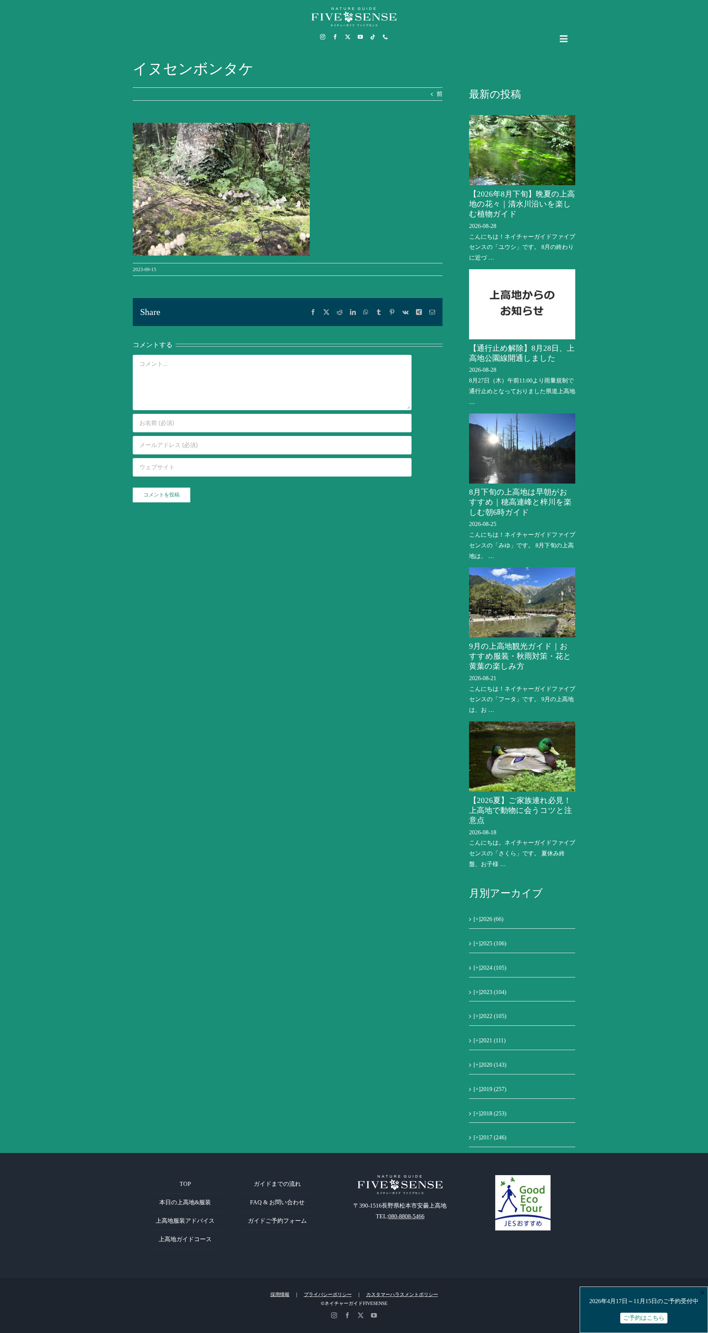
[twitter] (347, 36)
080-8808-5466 (406, 1216)
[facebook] (335, 36)
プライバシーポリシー (328, 1294)
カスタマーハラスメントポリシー (402, 1294)
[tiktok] (372, 36)
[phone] (385, 36)
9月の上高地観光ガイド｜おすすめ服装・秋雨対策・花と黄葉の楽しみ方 (520, 656)
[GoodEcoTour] (523, 1178)
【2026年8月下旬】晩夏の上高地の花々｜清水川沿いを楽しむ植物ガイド (522, 204)
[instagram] (322, 36)
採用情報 (279, 1294)
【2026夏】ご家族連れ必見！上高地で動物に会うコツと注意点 (520, 810)
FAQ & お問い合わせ (277, 1202)
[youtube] (360, 36)
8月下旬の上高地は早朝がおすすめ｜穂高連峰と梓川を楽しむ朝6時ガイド (520, 502)
